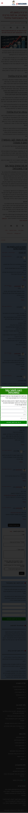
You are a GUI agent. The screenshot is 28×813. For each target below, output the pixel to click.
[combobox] (13, 418)
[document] (14, 406)
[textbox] (13, 418)
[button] (2, 3)
